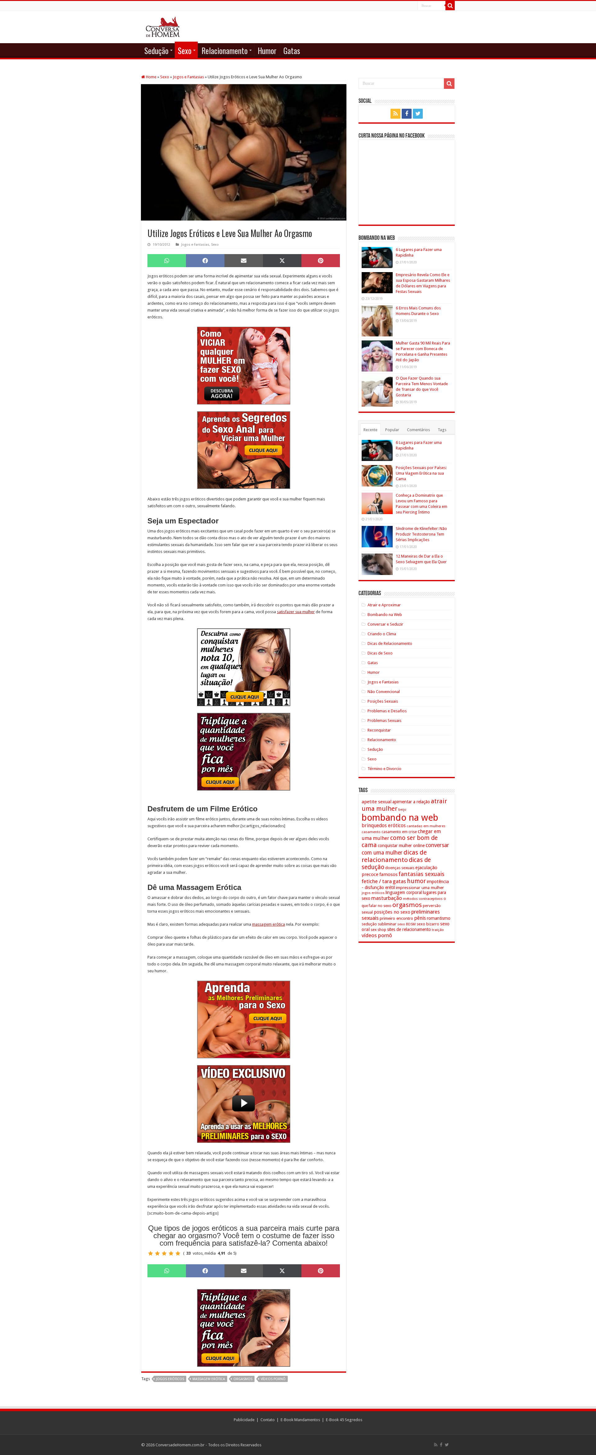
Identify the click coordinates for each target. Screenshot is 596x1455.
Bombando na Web (385, 614)
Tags (442, 429)
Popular (392, 429)
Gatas (291, 50)
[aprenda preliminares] (243, 1019)
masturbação (386, 898)
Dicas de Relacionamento (390, 643)
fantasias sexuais (422, 874)
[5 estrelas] (178, 1253)
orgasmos (242, 1379)
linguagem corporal (404, 892)
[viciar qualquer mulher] (243, 365)
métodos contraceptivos (423, 899)
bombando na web (400, 817)
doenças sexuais (399, 867)
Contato (267, 1419)
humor (416, 881)
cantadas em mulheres (426, 826)
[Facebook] (407, 114)
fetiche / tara (377, 881)
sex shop (378, 929)
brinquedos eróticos (384, 825)
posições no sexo (392, 912)
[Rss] (395, 114)
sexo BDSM (406, 924)
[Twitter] (418, 114)
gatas (399, 881)
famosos (388, 874)
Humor (267, 50)
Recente (370, 429)
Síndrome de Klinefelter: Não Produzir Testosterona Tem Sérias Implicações (421, 534)
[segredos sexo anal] (243, 449)
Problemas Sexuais (384, 720)
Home (150, 77)
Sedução (156, 50)
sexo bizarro (428, 924)
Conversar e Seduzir (385, 624)
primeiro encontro (396, 918)
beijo (402, 810)
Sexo (185, 50)
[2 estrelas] (157, 1253)
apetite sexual (376, 802)
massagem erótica (268, 924)
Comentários (418, 429)
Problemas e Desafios (387, 711)
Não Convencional (384, 691)
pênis (420, 918)
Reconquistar (379, 730)
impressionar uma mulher (420, 887)
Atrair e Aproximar (384, 605)
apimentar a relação (411, 801)
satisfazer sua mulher (296, 611)
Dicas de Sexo (380, 653)
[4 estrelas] (171, 1253)
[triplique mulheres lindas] (243, 751)
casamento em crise (399, 832)
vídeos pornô (273, 1379)
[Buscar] (450, 5)
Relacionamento (224, 50)
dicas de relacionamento (394, 856)
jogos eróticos (170, 1379)
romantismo (438, 918)
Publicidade (244, 1419)
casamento (371, 832)
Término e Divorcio (384, 768)
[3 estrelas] (164, 1253)
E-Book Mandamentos (300, 1419)
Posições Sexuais (383, 701)
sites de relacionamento (409, 929)
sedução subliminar (379, 924)
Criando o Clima (382, 634)
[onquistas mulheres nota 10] (243, 666)
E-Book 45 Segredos (344, 1419)
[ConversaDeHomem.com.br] (163, 25)
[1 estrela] (150, 1253)
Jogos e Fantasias (188, 77)
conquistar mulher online (401, 845)
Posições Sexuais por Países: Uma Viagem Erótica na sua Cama (421, 473)
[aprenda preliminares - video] (243, 1103)
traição (438, 930)
